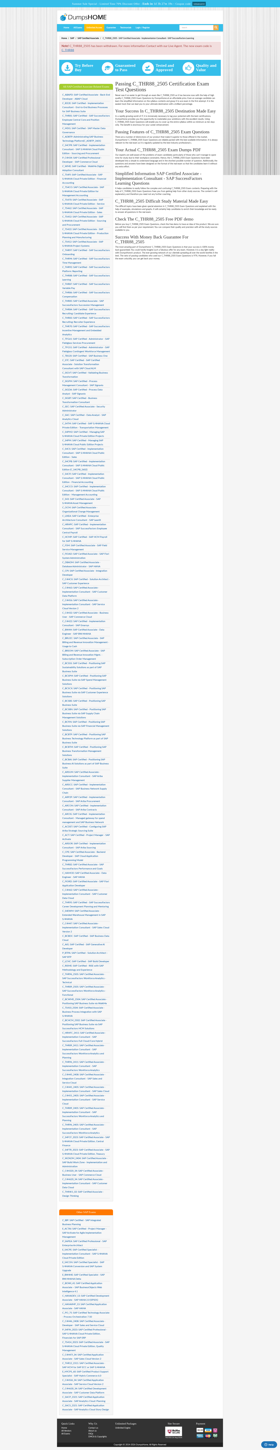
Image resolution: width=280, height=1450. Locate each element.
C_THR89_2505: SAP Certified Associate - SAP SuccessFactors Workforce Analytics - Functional (84, 991)
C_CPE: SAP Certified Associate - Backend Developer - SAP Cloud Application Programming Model (83, 856)
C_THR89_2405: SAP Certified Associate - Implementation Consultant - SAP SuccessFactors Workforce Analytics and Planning (83, 1114)
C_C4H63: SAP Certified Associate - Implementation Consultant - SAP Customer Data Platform (84, 592)
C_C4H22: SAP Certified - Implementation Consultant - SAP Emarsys (83, 623)
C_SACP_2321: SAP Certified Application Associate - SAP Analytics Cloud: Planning (83, 1399)
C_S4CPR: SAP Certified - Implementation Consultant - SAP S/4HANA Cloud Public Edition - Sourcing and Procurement (83, 149)
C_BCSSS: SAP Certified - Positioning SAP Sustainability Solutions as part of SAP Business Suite (83, 667)
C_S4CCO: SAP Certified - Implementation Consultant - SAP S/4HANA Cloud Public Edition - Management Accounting (84, 490)
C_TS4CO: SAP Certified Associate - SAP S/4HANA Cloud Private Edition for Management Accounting (83, 191)
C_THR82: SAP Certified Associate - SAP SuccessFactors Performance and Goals (83, 866)
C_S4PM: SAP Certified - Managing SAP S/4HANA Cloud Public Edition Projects (82, 442)
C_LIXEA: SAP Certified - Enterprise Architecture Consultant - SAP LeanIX (81, 518)
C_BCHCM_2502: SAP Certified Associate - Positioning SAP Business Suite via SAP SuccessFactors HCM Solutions (84, 1024)
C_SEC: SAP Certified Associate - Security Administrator (83, 408)
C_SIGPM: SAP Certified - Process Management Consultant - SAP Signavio (82, 383)
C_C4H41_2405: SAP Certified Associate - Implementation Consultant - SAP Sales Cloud (85, 1089)
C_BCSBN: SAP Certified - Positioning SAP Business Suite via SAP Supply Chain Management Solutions (84, 713)
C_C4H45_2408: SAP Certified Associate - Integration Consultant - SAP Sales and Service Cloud (83, 1078)
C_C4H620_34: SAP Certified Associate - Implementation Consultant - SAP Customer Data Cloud (84, 1183)
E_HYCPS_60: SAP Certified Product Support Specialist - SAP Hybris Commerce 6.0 (85, 1374)
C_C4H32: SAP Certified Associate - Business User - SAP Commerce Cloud (85, 615)
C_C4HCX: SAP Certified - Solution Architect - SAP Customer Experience (86, 581)
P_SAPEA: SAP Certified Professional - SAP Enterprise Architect (84, 1243)
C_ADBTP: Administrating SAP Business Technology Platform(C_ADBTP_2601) (82, 139)
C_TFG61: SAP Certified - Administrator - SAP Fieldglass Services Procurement (86, 341)
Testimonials (125, 28)
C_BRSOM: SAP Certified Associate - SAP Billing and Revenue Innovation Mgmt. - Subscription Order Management (83, 655)
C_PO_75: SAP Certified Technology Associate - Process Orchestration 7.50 (85, 1315)
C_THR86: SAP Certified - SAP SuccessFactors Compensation (86, 294)
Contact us (93, 1428)
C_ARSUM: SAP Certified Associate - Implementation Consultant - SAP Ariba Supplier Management (82, 776)
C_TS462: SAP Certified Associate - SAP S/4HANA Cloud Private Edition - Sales (82, 210)
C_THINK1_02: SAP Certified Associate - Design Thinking (83, 1194)
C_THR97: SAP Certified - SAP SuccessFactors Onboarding (86, 252)
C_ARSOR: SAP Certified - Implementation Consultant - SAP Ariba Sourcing (84, 845)
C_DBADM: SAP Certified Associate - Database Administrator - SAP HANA (81, 564)
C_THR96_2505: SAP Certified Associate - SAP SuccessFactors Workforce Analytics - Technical (84, 978)
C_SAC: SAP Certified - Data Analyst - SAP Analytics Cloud (84, 417)
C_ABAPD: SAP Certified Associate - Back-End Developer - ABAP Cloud (86, 97)
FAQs (90, 1434)
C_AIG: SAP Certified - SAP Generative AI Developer (83, 946)
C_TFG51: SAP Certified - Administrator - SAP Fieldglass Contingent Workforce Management (86, 349)
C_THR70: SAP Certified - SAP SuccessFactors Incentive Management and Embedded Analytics (86, 330)
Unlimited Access (94, 28)
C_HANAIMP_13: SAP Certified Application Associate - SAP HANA (84, 1306)
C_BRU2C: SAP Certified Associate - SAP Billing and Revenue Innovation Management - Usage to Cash (85, 642)
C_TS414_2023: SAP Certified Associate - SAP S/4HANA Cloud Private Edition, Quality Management (86, 1346)
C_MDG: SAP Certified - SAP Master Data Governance (83, 130)
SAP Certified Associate (88, 38)
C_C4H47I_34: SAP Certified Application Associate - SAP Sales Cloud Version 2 (83, 1357)
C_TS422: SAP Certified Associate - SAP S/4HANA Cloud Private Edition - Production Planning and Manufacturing (85, 233)
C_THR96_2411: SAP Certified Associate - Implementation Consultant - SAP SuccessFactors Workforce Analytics (83, 1066)
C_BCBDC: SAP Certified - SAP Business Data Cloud (85, 938)
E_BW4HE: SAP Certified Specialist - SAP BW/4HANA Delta (83, 1277)
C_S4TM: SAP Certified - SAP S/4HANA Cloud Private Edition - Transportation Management (86, 425)
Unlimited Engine (122, 1428)
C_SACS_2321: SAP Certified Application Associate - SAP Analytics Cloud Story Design (85, 1407)
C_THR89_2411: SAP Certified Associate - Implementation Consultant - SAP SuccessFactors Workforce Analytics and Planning (83, 1051)
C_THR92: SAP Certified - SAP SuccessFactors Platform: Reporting (86, 269)
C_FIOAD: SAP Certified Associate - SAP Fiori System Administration (85, 556)
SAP (72, 38)
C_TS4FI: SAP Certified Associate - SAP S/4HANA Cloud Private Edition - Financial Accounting (84, 179)
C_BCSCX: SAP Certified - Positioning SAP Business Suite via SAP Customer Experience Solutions (85, 692)
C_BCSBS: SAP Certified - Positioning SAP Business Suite (84, 703)
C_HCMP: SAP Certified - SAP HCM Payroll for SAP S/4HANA (84, 539)
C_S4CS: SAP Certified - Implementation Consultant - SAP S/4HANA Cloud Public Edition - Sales (83, 453)
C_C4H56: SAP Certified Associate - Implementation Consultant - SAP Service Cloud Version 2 (83, 604)
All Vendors (66, 1431)
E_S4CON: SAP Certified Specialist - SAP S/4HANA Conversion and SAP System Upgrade (83, 1266)
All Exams (78, 28)
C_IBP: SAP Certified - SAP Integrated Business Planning (81, 1222)
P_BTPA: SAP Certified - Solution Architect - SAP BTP (85, 955)
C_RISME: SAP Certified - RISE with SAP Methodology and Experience (83, 968)
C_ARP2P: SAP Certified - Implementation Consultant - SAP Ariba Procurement (83, 799)
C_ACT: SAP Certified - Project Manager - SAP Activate (86, 837)
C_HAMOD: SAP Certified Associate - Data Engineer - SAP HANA (84, 875)
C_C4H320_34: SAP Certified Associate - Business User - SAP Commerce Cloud (83, 1173)
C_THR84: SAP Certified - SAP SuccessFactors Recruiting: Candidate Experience (86, 311)
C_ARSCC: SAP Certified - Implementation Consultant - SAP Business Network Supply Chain (84, 788)
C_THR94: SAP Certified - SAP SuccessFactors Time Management (86, 261)
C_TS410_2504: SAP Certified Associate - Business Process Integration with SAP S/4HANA (83, 1012)
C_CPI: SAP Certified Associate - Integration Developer (84, 573)
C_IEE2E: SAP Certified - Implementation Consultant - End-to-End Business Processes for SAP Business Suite (85, 107)
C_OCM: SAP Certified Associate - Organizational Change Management (81, 509)
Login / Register (143, 28)
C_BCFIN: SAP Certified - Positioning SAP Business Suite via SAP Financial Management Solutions (85, 726)
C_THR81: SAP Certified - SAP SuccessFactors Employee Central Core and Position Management (86, 120)
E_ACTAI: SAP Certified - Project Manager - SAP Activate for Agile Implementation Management (84, 1233)
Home (66, 28)
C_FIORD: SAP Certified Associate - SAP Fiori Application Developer (85, 883)
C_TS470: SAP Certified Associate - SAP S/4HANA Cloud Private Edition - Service (83, 202)
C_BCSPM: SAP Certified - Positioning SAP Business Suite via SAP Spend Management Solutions (84, 680)
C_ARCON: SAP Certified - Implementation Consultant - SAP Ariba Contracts (84, 807)
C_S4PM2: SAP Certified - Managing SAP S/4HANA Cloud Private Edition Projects (83, 434)
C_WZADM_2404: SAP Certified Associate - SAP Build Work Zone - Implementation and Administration (84, 1162)
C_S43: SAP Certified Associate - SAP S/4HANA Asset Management (81, 501)
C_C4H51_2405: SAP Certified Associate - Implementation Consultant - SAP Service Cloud (83, 1099)
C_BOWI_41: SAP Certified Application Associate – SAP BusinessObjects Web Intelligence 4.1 (82, 1287)
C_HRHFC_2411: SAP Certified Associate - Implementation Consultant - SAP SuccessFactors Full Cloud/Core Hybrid (84, 1037)
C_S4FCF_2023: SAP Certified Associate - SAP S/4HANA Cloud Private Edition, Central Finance (86, 1141)
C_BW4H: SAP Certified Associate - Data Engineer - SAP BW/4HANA (83, 632)
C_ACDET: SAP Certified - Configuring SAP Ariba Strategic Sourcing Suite (84, 828)
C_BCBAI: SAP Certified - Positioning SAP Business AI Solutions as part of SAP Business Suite (85, 763)
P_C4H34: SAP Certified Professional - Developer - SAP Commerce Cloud (82, 160)
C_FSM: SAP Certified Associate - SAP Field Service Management (84, 547)
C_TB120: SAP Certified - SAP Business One (84, 356)
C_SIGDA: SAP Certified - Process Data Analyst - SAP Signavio (82, 392)
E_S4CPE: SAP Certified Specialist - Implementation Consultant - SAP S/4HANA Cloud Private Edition (84, 1254)
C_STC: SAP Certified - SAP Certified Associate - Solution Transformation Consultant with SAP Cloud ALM (81, 364)
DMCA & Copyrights (97, 1437)
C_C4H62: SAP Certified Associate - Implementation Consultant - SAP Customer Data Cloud (84, 894)
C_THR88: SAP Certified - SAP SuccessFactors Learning (86, 277)
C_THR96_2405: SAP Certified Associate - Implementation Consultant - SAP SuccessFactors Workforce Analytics (83, 1129)
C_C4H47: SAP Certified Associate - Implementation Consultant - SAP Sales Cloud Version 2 (85, 927)
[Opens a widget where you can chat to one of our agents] (269, 1445)
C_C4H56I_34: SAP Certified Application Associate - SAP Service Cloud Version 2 (83, 1382)
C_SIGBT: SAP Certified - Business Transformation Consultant (79, 400)
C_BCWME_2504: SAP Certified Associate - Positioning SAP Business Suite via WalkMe (84, 1001)
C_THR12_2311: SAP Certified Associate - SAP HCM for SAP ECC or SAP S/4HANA (83, 1365)
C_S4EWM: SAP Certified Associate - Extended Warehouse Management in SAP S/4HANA (84, 915)
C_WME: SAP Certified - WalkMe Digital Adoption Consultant (83, 168)
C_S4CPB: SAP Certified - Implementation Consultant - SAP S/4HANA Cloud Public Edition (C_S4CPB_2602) (83, 465)
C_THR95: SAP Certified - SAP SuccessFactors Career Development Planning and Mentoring (86, 904)
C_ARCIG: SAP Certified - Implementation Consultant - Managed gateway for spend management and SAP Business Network (83, 818)
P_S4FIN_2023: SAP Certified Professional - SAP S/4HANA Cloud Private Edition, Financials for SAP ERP (84, 1334)
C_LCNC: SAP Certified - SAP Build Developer (85, 961)
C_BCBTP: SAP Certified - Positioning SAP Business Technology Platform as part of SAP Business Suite (85, 738)
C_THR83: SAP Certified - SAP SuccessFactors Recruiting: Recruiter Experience (86, 320)
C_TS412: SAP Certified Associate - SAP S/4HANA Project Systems (82, 244)
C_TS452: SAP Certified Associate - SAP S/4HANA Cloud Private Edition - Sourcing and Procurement (84, 221)
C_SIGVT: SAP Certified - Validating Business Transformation (85, 375)
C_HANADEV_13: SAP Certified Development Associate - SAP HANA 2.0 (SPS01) (85, 1298)
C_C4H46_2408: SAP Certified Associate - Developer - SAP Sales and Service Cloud (83, 1323)
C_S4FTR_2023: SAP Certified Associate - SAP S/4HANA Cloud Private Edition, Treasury (86, 1152)
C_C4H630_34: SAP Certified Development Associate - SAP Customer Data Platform (84, 1390)
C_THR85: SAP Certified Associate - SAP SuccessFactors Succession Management (83, 303)
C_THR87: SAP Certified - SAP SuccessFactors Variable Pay (86, 286)
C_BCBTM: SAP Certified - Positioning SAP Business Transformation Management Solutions (84, 751)
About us (92, 1431)
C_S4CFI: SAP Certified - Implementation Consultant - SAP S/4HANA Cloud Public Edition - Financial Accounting (83, 478)
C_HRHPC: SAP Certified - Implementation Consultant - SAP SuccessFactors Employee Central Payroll (84, 528)
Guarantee (111, 28)
